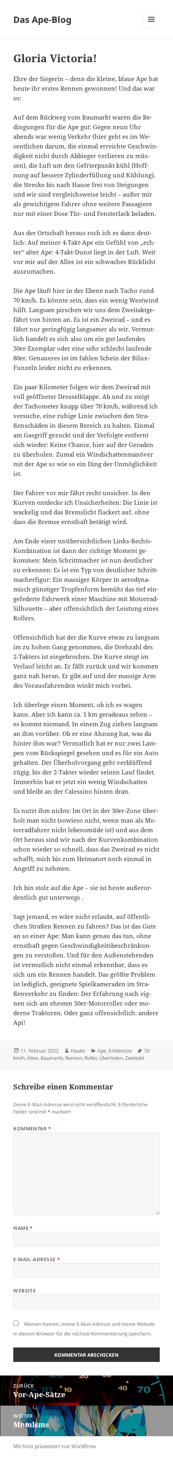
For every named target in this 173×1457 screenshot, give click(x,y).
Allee (32, 1058)
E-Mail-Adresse (36, 1259)
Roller (90, 1058)
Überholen (111, 1058)
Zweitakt (134, 1058)
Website (24, 1290)
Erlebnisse (120, 1050)
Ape (101, 1050)
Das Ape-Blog (42, 19)
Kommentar (32, 1128)
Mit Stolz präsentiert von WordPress (54, 1446)
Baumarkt (52, 1058)
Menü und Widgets (151, 27)
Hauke (78, 1050)
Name (23, 1228)
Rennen (73, 1058)
